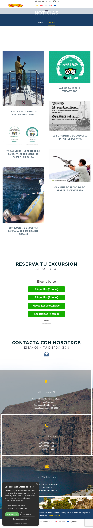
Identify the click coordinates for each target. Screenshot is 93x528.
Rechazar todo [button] (28, 514)
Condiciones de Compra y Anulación (60, 513)
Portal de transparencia (82, 513)
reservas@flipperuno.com (47, 484)
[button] (20, 519)
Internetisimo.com (54, 515)
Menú (46, 11)
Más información (17, 500)
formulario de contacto (47, 490)
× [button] (37, 484)
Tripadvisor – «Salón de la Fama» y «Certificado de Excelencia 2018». (23, 154)
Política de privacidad (39, 513)
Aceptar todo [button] (12, 514)
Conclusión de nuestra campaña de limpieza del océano (23, 231)
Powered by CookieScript (20, 523)
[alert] (20, 504)
